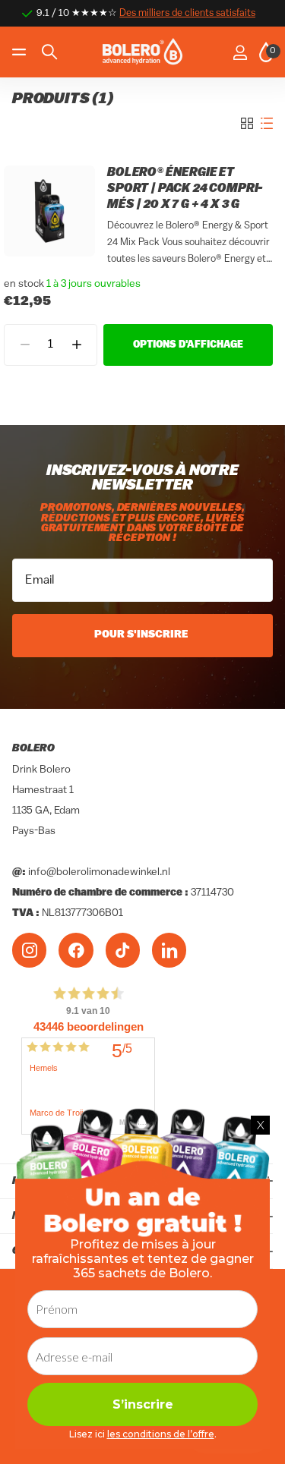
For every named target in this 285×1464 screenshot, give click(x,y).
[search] (49, 52)
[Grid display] (247, 124)
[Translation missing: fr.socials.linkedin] (169, 950)
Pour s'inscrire (142, 635)
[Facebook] (76, 950)
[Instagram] (29, 950)
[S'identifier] (240, 52)
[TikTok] (123, 950)
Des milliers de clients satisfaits (187, 13)
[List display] (267, 124)
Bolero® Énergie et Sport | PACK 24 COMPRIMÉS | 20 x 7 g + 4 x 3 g (185, 189)
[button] (76, 345)
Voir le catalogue (21, 52)
